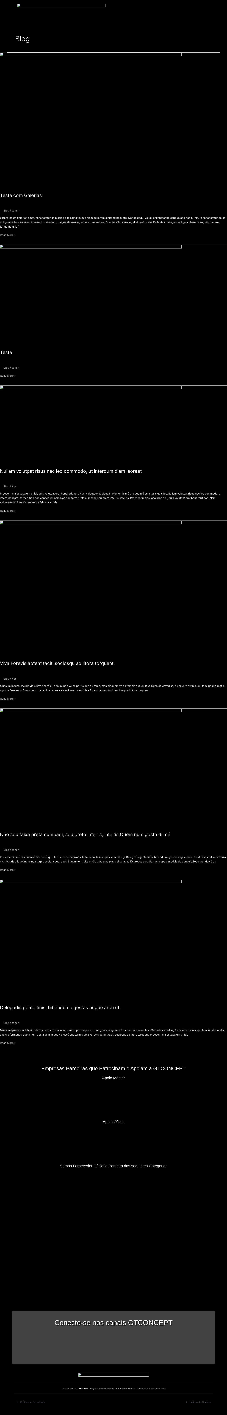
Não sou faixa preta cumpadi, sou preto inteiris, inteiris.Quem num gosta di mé (85, 834)
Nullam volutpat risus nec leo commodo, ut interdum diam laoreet (71, 471)
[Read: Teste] (91, 295)
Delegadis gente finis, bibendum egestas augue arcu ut (59, 1007)
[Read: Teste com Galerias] (91, 120)
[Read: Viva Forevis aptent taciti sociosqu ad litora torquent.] (91, 588)
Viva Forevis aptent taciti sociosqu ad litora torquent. (57, 663)
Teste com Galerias (21, 195)
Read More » (8, 235)
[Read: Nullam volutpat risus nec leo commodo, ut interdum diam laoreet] (91, 424)
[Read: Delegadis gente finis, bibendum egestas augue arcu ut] (91, 940)
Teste (6, 352)
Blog (6, 210)
